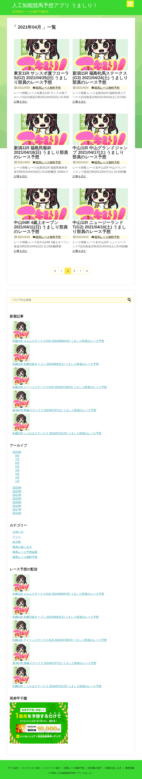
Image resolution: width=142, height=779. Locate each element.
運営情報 (129, 768)
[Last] (87, 271)
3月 (17, 473)
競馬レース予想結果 (24, 552)
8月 (17, 455)
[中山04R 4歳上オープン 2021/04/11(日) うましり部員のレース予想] (41, 204)
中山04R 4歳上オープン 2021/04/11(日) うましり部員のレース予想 (41, 227)
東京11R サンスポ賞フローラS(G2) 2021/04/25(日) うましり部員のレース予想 (41, 78)
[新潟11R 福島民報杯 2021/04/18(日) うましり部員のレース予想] (41, 129)
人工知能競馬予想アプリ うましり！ (55, 5)
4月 (17, 470)
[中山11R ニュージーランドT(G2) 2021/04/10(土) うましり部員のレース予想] (100, 204)
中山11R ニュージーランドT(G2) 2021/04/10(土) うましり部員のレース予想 (99, 227)
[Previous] (61, 271)
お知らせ (18, 531)
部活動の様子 (95, 768)
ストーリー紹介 (52, 768)
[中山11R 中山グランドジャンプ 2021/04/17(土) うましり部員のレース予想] (100, 129)
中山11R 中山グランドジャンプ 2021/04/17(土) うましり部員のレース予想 (100, 152)
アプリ (16, 536)
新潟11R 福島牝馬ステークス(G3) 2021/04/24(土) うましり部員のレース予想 (100, 78)
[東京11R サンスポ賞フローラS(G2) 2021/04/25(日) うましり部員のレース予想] (41, 54)
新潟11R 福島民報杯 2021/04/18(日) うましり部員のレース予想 (41, 152)
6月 (17, 463)
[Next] (81, 271)
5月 (17, 466)
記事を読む (21, 101)
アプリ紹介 (13, 768)
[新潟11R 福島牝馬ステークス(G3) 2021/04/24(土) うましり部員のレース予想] (100, 54)
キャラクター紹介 (32, 768)
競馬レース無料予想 (48, 87)
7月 (17, 459)
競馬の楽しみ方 (22, 547)
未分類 (16, 542)
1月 (17, 481)
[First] (55, 271)
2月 (17, 477)
